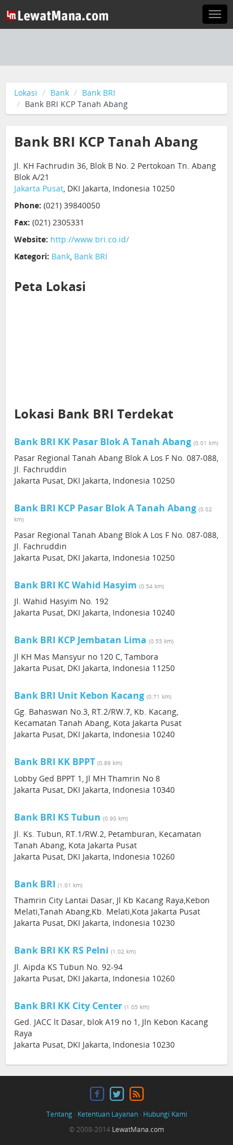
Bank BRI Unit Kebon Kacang (79, 695)
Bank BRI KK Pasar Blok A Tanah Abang (102, 441)
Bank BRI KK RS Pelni (61, 950)
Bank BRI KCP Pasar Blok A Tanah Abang (105, 508)
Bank (59, 92)
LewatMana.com (138, 1129)
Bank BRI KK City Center (68, 1005)
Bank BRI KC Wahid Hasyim (75, 585)
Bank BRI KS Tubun (57, 817)
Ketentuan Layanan (107, 1114)
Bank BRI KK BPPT (54, 761)
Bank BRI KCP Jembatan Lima (80, 640)
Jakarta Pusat (38, 188)
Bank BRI (98, 92)
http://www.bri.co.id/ (89, 239)
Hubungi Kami (165, 1114)
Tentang (59, 1114)
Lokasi (25, 92)
